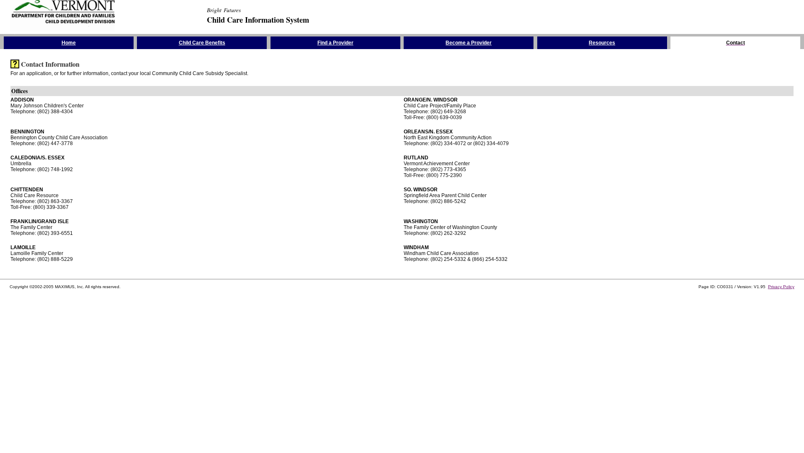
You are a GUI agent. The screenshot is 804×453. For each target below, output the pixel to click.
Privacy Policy (781, 286)
